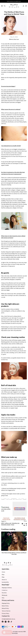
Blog (3, 577)
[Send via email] (24, 525)
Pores (12, 524)
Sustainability (5, 582)
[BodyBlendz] (14, 6)
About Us (4, 579)
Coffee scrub (7, 523)
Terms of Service (6, 611)
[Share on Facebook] (22, 523)
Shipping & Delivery (7, 587)
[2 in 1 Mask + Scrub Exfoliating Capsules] (20, 509)
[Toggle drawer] (2, 5)
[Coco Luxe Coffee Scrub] (6, 509)
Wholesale (4, 595)
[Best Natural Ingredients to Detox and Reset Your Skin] (14, 541)
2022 (2, 523)
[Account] (23, 6)
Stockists (4, 592)
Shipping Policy (6, 603)
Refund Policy (5, 608)
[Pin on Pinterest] (26, 523)
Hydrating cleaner (6, 524)
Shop (3, 574)
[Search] (4, 6)
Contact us (4, 590)
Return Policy (5, 605)
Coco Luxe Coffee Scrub (6, 518)
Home (3, 572)
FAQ (3, 597)
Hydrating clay (15, 523)
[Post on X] (24, 523)
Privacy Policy (5, 613)
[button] (26, 525)
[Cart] (26, 6)
